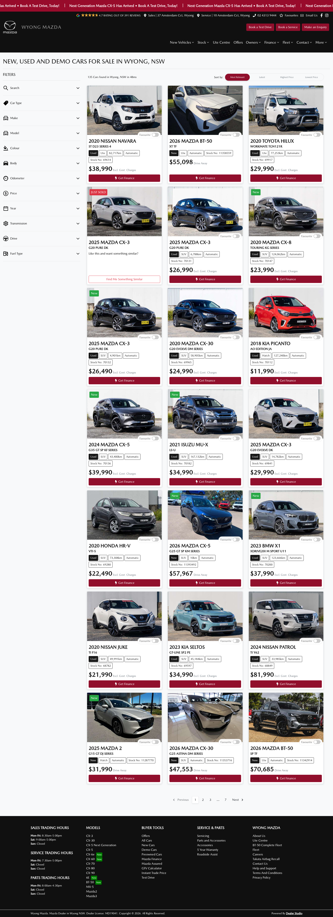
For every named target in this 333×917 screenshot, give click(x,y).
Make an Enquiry (315, 27)
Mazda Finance (152, 859)
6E (87, 877)
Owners (252, 42)
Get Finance (126, 178)
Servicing (203, 836)
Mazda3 (91, 896)
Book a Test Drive (260, 27)
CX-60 (90, 859)
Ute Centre (221, 42)
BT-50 (90, 882)
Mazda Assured (152, 863)
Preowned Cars (152, 854)
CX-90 (90, 873)
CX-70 (90, 863)
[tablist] (274, 77)
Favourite (145, 134)
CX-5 (89, 850)
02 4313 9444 (266, 15)
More (319, 42)
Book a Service (288, 27)
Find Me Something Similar (124, 279)
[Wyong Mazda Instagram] (327, 15)
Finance (270, 42)
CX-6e (90, 854)
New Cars (148, 845)
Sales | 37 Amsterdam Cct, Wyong (171, 15)
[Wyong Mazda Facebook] (322, 15)
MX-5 (90, 887)
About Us (259, 836)
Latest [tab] (262, 77)
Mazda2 (91, 891)
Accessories (205, 845)
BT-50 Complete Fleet (267, 845)
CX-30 (90, 840)
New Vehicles (180, 42)
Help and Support (264, 868)
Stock (202, 42)
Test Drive (148, 877)
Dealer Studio (294, 913)
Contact (303, 42)
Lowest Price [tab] (311, 77)
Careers (258, 854)
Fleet (286, 42)
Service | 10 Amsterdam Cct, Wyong (225, 15)
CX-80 (90, 868)
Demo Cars (149, 850)
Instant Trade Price (154, 873)
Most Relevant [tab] (237, 77)
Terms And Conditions (267, 873)
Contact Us (260, 863)
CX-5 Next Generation (101, 845)
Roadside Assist (207, 854)
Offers (238, 42)
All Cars (147, 840)
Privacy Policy (261, 877)
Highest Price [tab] (286, 77)
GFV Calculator (152, 868)
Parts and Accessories (211, 840)
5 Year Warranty (207, 850)
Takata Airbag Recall (266, 859)
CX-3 (89, 836)
